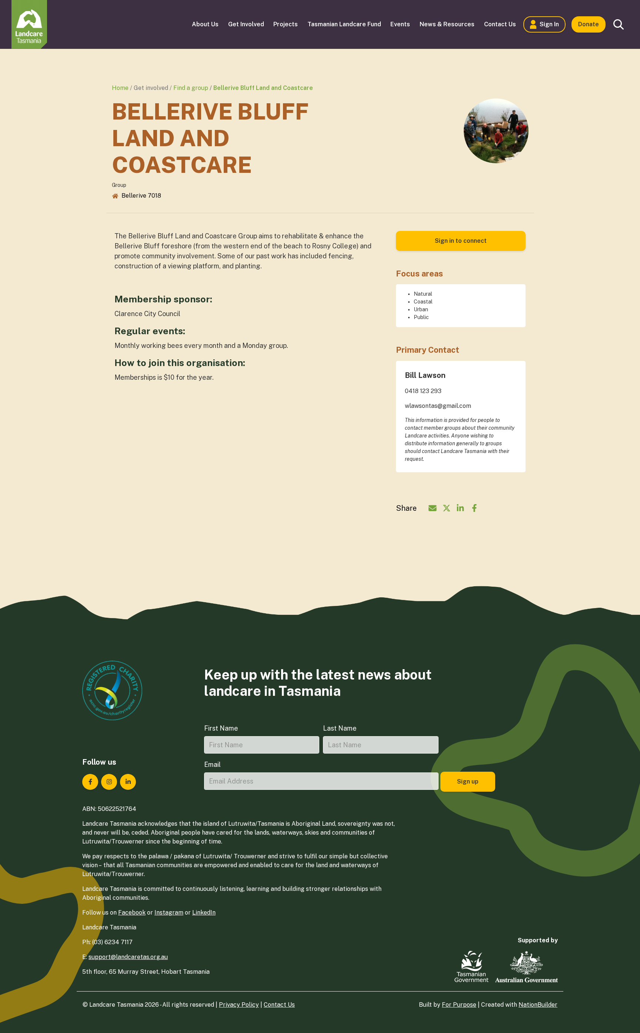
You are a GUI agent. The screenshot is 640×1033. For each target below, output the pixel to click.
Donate (588, 24)
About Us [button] (205, 24)
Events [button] (400, 24)
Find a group (190, 87)
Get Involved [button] (246, 24)
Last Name (340, 728)
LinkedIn (204, 912)
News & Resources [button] (447, 24)
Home (120, 87)
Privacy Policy (239, 1004)
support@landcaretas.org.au (128, 956)
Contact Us (279, 1004)
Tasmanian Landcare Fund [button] (344, 24)
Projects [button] (285, 24)
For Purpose (459, 1004)
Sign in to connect (461, 240)
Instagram (168, 912)
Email (212, 764)
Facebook (132, 912)
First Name (221, 728)
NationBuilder (538, 1004)
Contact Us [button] (500, 24)
